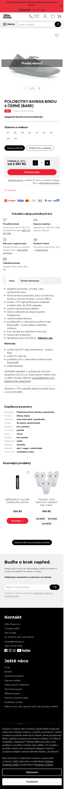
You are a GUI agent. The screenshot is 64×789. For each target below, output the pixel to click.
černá (19, 435)
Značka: (23, 108)
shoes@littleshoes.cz (14, 641)
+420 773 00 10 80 (13, 646)
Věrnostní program (13, 689)
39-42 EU (50, 519)
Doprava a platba (12, 680)
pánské (20, 431)
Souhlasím (31, 781)
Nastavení (31, 772)
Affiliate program (12, 693)
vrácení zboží (40, 248)
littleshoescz (10, 650)
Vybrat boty (24, 9)
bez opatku (22, 438)
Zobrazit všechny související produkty (31, 542)
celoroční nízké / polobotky (31, 420)
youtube (23, 650)
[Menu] (6, 24)
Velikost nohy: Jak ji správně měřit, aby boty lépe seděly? (27, 707)
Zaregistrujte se (13, 178)
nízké (19, 442)
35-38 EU (39, 519)
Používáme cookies (13, 702)
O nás (7, 667)
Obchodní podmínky (14, 676)
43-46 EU (44, 524)
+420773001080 (15, 650)
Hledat (55, 24)
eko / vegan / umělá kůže (29, 449)
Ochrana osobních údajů (16, 698)
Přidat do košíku (31, 170)
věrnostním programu (47, 181)
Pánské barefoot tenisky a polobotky (35, 413)
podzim (25, 427)
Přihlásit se (52, 587)
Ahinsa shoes (23, 417)
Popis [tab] (12, 278)
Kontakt (8, 671)
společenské (33, 424)
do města (21, 424)
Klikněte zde (45, 335)
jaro (19, 427)
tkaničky (21, 446)
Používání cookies (43, 764)
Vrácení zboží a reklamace (16, 685)
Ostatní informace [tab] (30, 278)
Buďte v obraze (5, 650)
